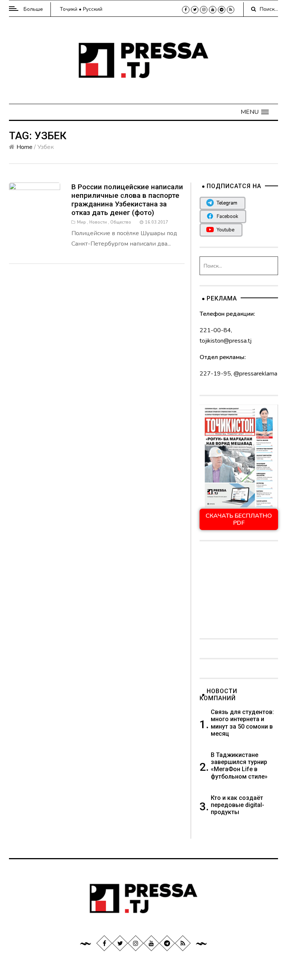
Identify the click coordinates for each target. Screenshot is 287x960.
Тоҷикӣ (68, 9)
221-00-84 (215, 330)
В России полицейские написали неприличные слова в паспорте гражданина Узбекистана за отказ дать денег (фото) (127, 200)
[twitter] (194, 9)
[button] (254, 112)
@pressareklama (255, 374)
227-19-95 (215, 374)
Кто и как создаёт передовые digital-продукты (237, 805)
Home (24, 147)
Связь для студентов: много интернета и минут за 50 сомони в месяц (242, 722)
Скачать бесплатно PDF (239, 519)
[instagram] (203, 9)
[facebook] (185, 9)
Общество (120, 222)
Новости (98, 222)
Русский (92, 9)
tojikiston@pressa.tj (225, 341)
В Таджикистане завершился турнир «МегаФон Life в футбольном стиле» (239, 765)
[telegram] (221, 9)
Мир (81, 222)
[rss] (230, 9)
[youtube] (212, 9)
